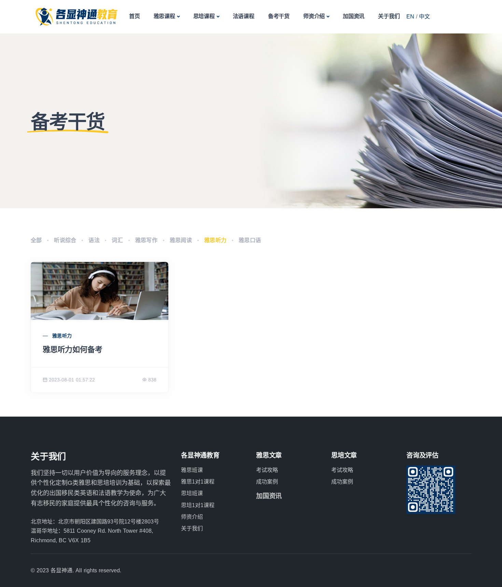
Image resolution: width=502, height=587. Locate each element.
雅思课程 (164, 16)
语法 (94, 240)
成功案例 (267, 482)
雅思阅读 (181, 240)
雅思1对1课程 (197, 482)
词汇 (117, 240)
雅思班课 (192, 470)
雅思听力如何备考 (72, 349)
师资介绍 (314, 16)
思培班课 (192, 493)
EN (410, 16)
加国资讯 (353, 16)
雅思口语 (250, 240)
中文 (424, 16)
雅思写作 (146, 240)
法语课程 (243, 16)
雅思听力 (215, 240)
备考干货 (279, 16)
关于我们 (389, 16)
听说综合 (65, 240)
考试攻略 (267, 470)
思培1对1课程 (197, 505)
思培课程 (204, 16)
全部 (36, 240)
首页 (134, 16)
